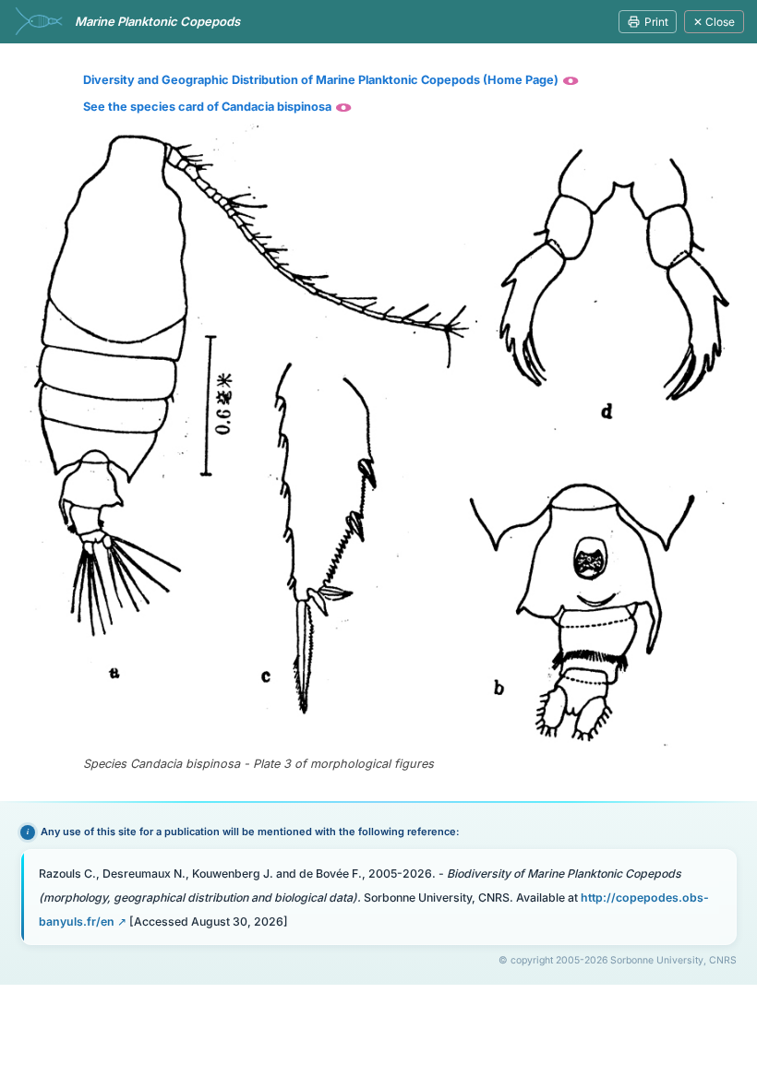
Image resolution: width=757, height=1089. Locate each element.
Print (656, 22)
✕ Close (714, 22)
